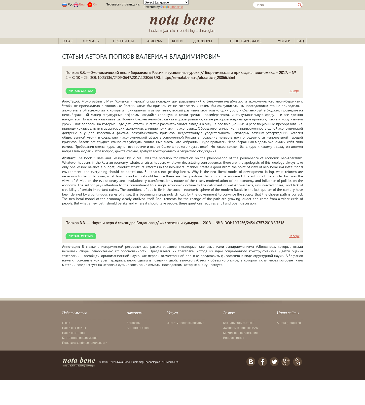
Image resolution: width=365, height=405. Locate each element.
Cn (95, 4)
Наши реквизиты (74, 328)
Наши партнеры (73, 333)
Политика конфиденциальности (84, 343)
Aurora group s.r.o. (289, 323)
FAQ (300, 41)
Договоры (202, 41)
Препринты (123, 41)
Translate (176, 7)
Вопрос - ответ (233, 338)
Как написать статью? (238, 323)
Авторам (155, 41)
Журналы (91, 41)
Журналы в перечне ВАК (240, 328)
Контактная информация (80, 338)
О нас (68, 41)
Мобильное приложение (240, 333)
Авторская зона (138, 328)
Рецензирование (246, 41)
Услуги (284, 41)
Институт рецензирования (185, 323)
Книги (177, 41)
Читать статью (81, 90)
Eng (82, 4)
